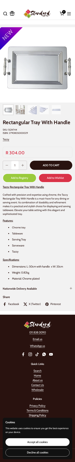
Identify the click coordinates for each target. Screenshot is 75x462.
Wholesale (37, 389)
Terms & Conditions (37, 410)
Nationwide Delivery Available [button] (20, 288)
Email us (37, 339)
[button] (5, 13)
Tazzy (6, 139)
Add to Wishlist (55, 178)
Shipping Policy (37, 415)
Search (37, 370)
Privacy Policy (37, 405)
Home (37, 375)
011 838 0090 (37, 332)
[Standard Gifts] (37, 13)
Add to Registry (19, 178)
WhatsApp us (37, 346)
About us (38, 380)
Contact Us (37, 385)
